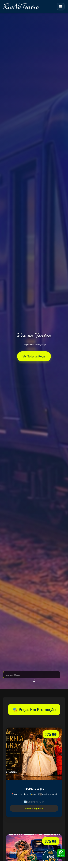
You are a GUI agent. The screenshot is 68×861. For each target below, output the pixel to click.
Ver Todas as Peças (34, 356)
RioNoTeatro (21, 6)
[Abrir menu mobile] (61, 6)
